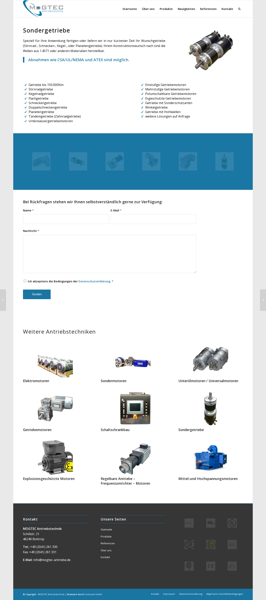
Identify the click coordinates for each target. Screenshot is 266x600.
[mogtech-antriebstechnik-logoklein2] (43, 8)
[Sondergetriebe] (210, 408)
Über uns (106, 550)
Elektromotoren (36, 380)
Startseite (106, 529)
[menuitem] (129, 8)
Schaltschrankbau (115, 429)
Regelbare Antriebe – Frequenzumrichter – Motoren (125, 481)
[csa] (189, 566)
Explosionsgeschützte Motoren (49, 478)
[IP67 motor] (188, 161)
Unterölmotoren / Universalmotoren (208, 380)
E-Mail (116, 210)
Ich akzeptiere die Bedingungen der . (70, 281)
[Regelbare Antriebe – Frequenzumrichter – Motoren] (133, 457)
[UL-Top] (189, 523)
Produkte (106, 536)
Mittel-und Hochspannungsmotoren (208, 478)
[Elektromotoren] (55, 359)
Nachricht (31, 231)
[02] (78, 161)
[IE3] (232, 544)
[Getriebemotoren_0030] (41, 161)
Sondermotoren (113, 380)
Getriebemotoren (37, 429)
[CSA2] (189, 544)
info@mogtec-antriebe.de (51, 560)
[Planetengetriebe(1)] (224, 161)
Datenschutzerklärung (94, 281)
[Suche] (239, 8)
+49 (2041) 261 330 (43, 547)
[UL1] (210, 523)
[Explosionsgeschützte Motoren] (55, 457)
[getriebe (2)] (114, 161)
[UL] (232, 523)
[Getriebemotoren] (55, 408)
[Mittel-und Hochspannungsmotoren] (210, 457)
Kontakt (105, 557)
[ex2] (210, 544)
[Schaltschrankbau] (133, 408)
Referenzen (108, 543)
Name (28, 210)
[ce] (210, 566)
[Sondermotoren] (133, 359)
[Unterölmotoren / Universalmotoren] (210, 359)
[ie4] (232, 566)
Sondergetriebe (191, 429)
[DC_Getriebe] (151, 161)
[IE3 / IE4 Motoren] (3, 300)
